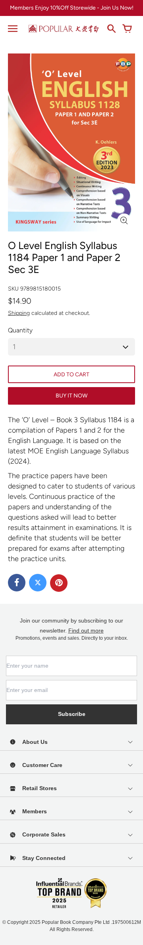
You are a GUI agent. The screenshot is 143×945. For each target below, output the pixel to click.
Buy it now (71, 395)
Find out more (86, 630)
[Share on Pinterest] (59, 583)
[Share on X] (37, 582)
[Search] (111, 29)
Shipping (19, 313)
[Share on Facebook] (16, 582)
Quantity (20, 330)
